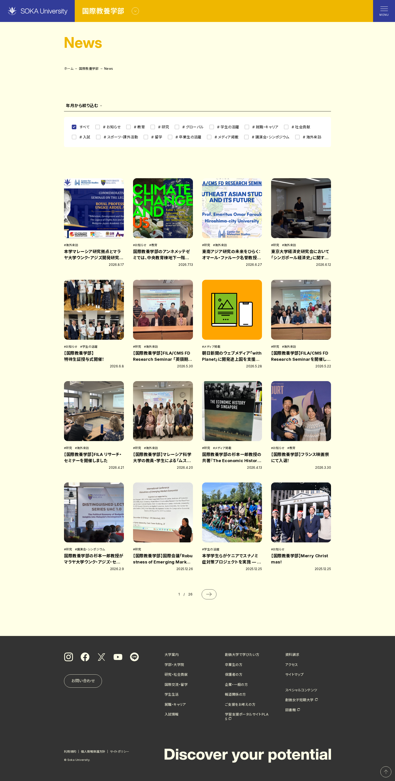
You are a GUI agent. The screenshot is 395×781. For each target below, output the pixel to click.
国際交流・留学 (176, 684)
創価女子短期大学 (299, 700)
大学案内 (172, 654)
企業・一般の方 (236, 684)
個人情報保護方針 (93, 751)
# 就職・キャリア (265, 127)
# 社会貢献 (301, 127)
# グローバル (193, 127)
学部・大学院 (174, 665)
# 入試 (85, 137)
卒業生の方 (233, 665)
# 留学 (156, 137)
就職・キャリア (175, 704)
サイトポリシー (119, 751)
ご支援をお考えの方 (240, 704)
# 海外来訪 (312, 137)
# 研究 (163, 127)
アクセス (291, 665)
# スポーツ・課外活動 (121, 137)
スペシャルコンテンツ (301, 690)
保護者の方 (233, 674)
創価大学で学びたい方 (242, 654)
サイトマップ (294, 674)
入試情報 (172, 714)
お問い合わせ (83, 681)
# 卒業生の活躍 (188, 137)
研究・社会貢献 (176, 674)
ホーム (68, 68)
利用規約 (70, 751)
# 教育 (139, 127)
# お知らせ (112, 127)
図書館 (290, 710)
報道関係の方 (235, 694)
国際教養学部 (89, 68)
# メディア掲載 (227, 137)
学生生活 (172, 694)
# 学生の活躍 (228, 127)
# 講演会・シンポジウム (271, 137)
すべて (85, 127)
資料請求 (292, 654)
